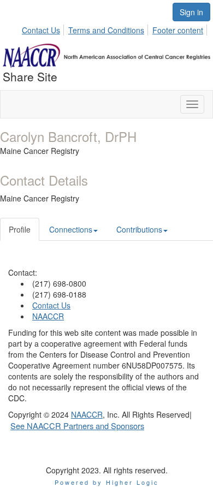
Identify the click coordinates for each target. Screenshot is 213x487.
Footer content (177, 30)
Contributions (139, 229)
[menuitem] (44, 28)
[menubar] (115, 28)
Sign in (191, 12)
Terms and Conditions (106, 30)
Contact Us (41, 30)
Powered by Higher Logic (107, 482)
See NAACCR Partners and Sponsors (77, 425)
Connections (70, 229)
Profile (20, 229)
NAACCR (48, 316)
